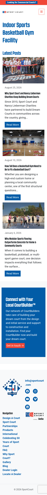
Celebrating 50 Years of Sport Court (11, 442)
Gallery (7, 462)
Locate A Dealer (12, 474)
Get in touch (14, 345)
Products (8, 430)
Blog (5, 466)
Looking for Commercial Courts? (21, 2)
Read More (12, 124)
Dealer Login (10, 470)
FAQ (5, 450)
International (10, 434)
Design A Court (11, 418)
